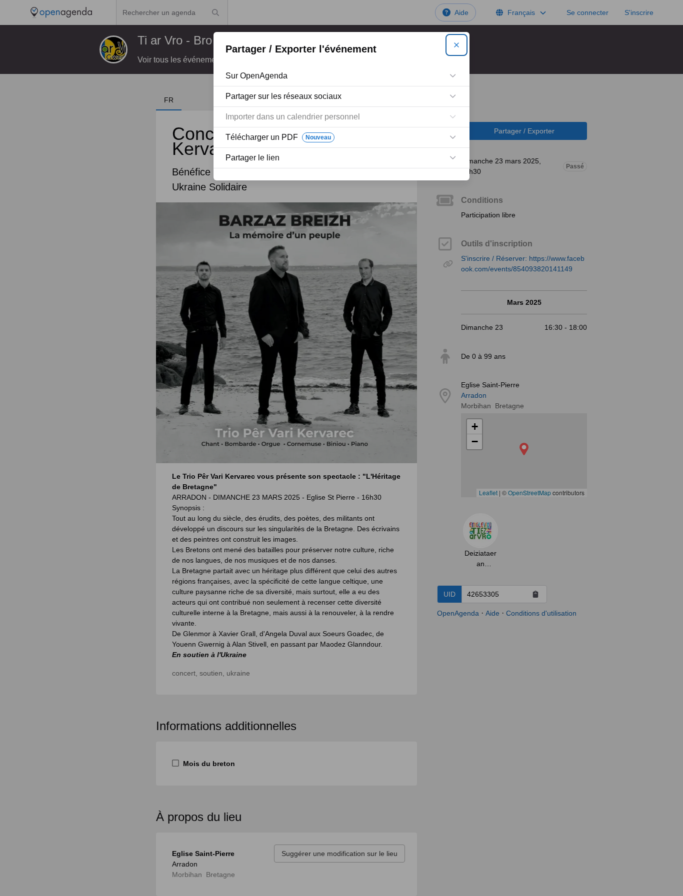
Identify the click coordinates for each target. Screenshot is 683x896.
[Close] (457, 45)
